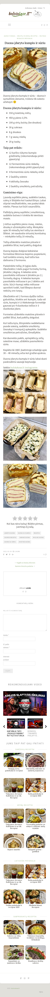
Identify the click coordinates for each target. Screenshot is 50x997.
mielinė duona (38, 537)
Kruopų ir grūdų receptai (27, 36)
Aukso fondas (9, 36)
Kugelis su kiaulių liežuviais (25, 563)
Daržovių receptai (25, 749)
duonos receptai (10, 537)
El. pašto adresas (6, 646)
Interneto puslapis (6, 658)
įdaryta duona (9, 533)
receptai (37, 533)
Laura (17, 551)
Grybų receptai (25, 805)
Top (40, 992)
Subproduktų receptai (25, 916)
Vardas (6, 635)
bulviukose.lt (15, 988)
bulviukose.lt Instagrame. (24, 367)
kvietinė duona (24, 542)
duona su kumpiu (24, 533)
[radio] (14, 518)
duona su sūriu (10, 542)
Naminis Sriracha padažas (24, 566)
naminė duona (25, 537)
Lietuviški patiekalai (25, 861)
